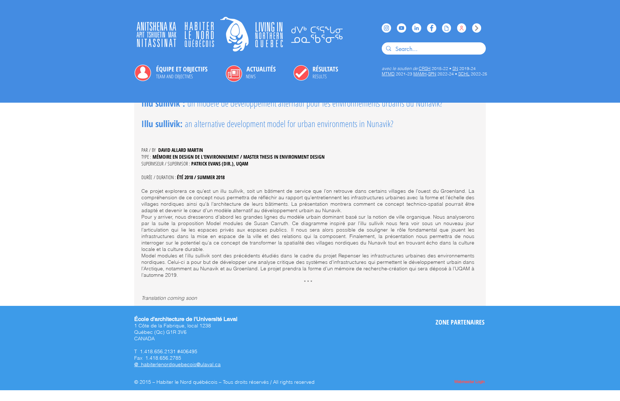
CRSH (425, 68)
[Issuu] (446, 28)
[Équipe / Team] (461, 28)
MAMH (420, 73)
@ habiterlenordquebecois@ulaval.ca (177, 364)
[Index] (476, 28)
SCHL (464, 73)
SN (455, 68)
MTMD (388, 73)
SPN (432, 73)
